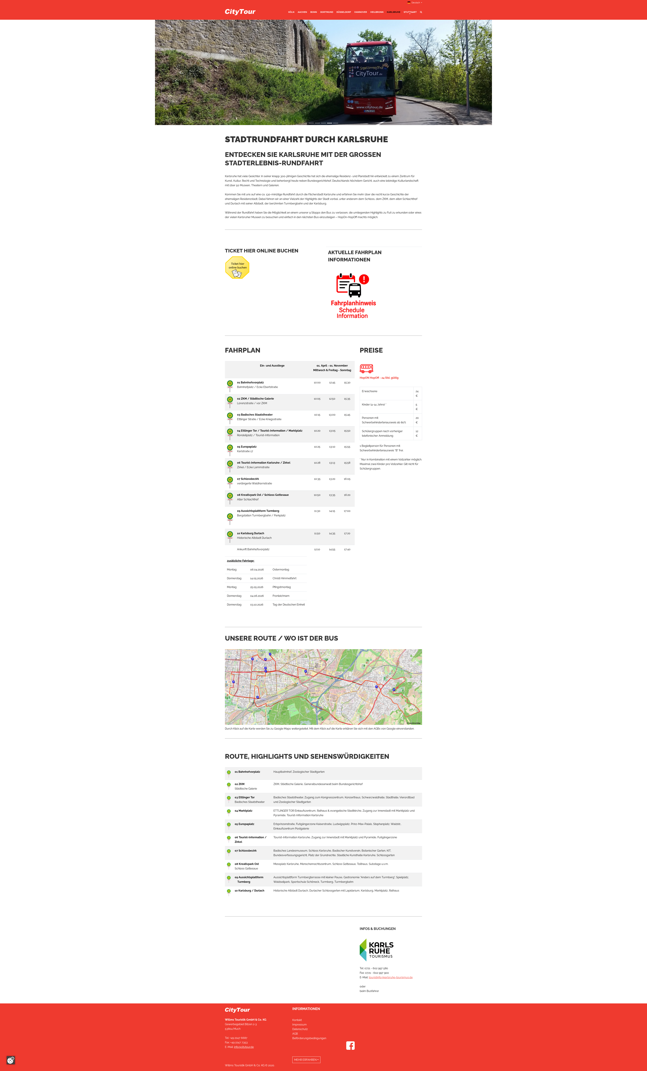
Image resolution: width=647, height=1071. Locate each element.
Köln (291, 12)
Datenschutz (300, 1029)
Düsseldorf (343, 12)
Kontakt (297, 1020)
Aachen (302, 12)
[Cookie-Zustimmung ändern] (11, 1060)
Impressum (299, 1024)
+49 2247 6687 (238, 1037)
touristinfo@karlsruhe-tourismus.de (391, 977)
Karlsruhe (393, 12)
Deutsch (416, 2)
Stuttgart (410, 12)
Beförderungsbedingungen (309, 1038)
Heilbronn (376, 12)
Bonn (313, 12)
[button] (180, 72)
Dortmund (326, 12)
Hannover (360, 12)
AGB (295, 1033)
